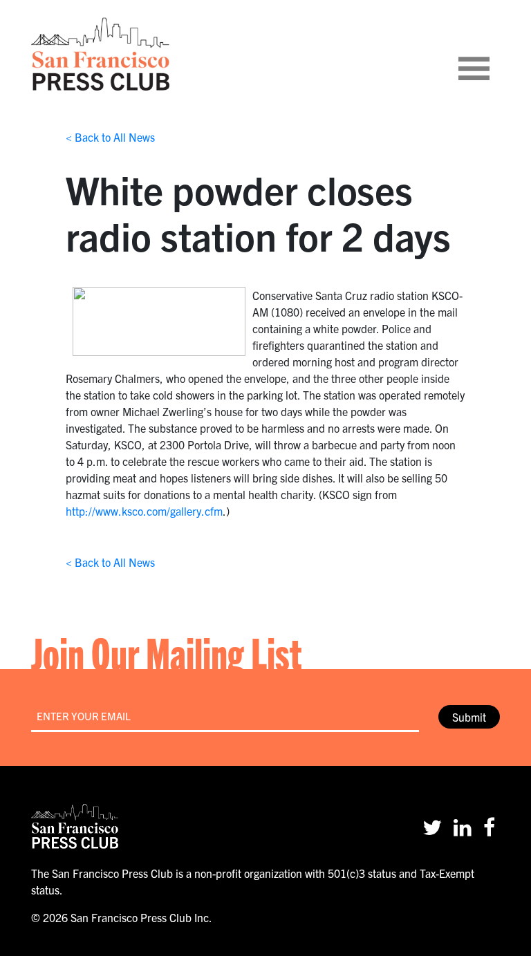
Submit (469, 717)
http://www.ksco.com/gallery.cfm (144, 511)
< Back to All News (110, 137)
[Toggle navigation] (491, 54)
